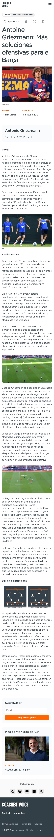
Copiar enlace (13, 22)
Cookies (38, 824)
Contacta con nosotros (13, 813)
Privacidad (26, 824)
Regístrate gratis (27, 718)
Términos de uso (10, 824)
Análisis (6, 15)
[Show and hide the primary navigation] (50, 4)
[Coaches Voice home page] (7, 4)
